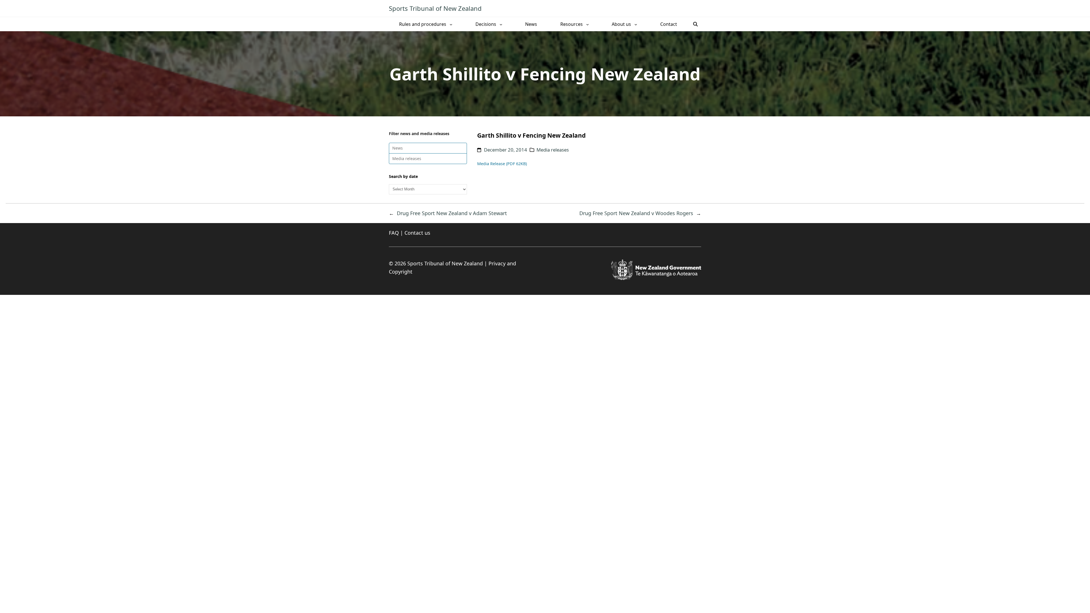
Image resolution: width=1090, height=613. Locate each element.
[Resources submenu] (587, 24)
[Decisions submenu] (501, 24)
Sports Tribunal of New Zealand (435, 8)
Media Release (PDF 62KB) (502, 163)
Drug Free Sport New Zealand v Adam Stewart (452, 213)
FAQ (394, 232)
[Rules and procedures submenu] (451, 24)
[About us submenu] (635, 24)
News (397, 148)
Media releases (406, 158)
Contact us (417, 232)
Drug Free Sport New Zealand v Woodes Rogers (636, 213)
